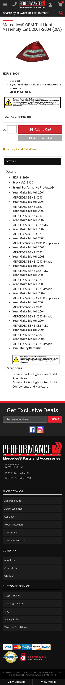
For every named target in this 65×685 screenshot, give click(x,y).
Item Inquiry (12, 149)
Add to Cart (43, 129)
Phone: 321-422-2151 (17, 472)
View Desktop (16, 681)
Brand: (16, 187)
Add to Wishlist (42, 138)
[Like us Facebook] (32, 429)
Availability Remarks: (27, 348)
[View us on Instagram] (40, 429)
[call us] (14, 4)
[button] (32, 13)
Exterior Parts (21, 374)
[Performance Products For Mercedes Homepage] (33, 4)
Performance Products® (38, 187)
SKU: (6, 73)
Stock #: (18, 182)
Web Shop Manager (46, 675)
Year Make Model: (24, 192)
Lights (37, 374)
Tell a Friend (30, 149)
